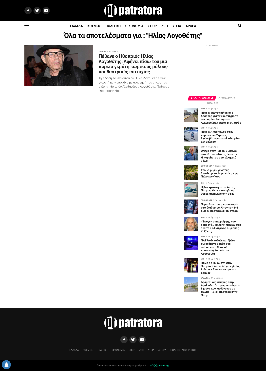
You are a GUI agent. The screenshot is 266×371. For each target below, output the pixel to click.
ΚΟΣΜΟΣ (94, 26)
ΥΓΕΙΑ (176, 26)
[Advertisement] (213, 70)
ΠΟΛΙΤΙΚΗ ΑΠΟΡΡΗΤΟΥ (183, 349)
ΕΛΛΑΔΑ (76, 26)
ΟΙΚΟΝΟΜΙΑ (134, 26)
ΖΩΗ (164, 26)
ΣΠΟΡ (152, 26)
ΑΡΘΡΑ (191, 26)
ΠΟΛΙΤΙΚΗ (113, 26)
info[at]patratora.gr (159, 365)
